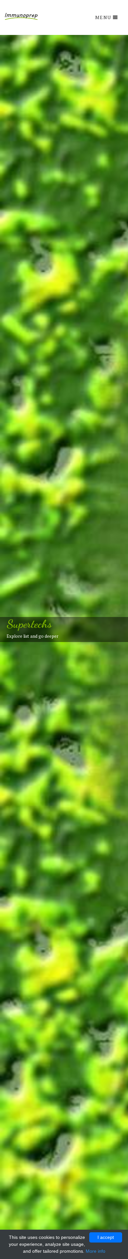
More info (95, 1251)
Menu (103, 17)
